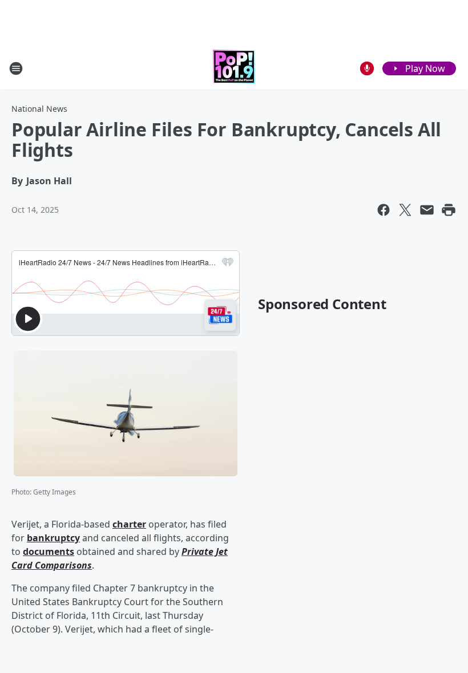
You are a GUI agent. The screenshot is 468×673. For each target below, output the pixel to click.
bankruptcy (53, 538)
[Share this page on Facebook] (384, 210)
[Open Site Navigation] (16, 68)
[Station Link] (234, 68)
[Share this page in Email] (427, 210)
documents (48, 551)
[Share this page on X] (405, 210)
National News (39, 108)
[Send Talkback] (367, 68)
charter (129, 524)
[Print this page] (449, 210)
